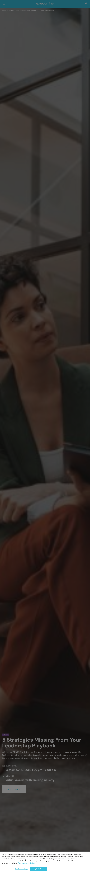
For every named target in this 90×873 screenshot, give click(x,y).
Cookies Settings (21, 869)
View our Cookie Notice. (26, 863)
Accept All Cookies (39, 869)
